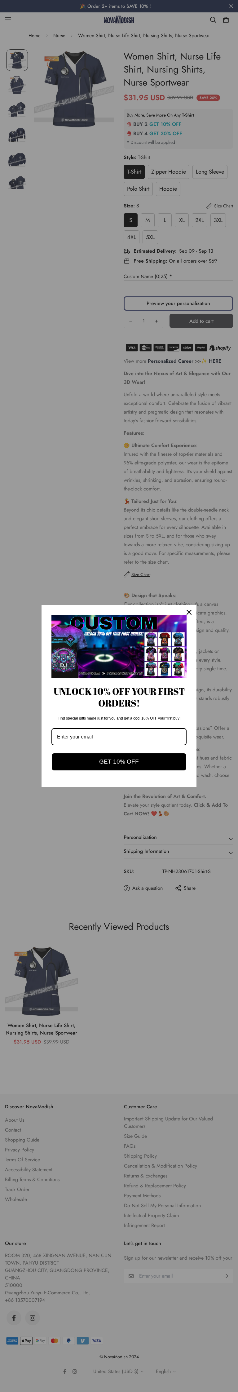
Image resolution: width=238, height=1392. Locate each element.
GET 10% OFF (119, 761)
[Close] (189, 612)
